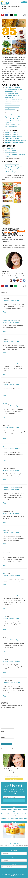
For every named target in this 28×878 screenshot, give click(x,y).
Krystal (5, 404)
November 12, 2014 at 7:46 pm (11, 682)
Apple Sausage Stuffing (11, 152)
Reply (4, 312)
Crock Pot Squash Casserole (12, 87)
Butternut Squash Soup (11, 126)
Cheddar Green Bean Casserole (13, 124)
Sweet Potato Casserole (11, 132)
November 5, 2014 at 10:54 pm (11, 661)
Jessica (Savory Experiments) (11, 487)
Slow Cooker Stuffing (10, 150)
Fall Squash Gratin (10, 97)
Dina (4, 447)
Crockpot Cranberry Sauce (12, 164)
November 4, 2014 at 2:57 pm (11, 300)
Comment (4, 711)
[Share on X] (11, 15)
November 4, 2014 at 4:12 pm (11, 322)
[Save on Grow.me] (19, 15)
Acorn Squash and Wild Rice (12, 95)
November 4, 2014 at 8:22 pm (11, 406)
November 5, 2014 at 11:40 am (11, 575)
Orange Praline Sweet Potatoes (13, 136)
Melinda (5, 573)
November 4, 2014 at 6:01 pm (11, 341)
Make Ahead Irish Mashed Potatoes (14, 142)
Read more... (20, 277)
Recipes (4, 12)
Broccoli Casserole (10, 109)
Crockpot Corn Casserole (11, 119)
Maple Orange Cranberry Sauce (13, 166)
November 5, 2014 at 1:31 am (11, 470)
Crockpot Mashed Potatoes (12, 138)
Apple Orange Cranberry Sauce (13, 168)
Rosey (4, 530)
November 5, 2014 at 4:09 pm (11, 618)
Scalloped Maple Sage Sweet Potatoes (15, 140)
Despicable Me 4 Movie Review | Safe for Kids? (14, 818)
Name (3, 725)
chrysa (4, 616)
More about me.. (14, 779)
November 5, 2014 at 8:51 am (11, 513)
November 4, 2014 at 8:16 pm (11, 384)
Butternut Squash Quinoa (11, 93)
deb (4, 361)
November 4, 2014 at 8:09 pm (11, 363)
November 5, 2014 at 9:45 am (11, 532)
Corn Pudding (8, 103)
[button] (24, 2)
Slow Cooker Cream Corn (12, 107)
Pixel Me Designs (21, 874)
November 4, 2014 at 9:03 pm (11, 427)
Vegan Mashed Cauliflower (12, 101)
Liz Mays (5, 552)
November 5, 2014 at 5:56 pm (11, 640)
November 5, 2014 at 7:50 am (11, 489)
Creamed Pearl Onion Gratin (12, 105)
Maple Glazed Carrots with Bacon (14, 117)
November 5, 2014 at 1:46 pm (11, 595)
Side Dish (9, 12)
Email (2, 731)
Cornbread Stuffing (10, 148)
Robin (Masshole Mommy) (10, 320)
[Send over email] (15, 15)
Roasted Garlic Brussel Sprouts (13, 99)
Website (3, 737)
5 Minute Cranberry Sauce (12, 172)
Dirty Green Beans (10, 115)
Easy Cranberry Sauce (11, 170)
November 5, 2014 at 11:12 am (11, 554)
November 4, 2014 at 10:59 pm (11, 448)
